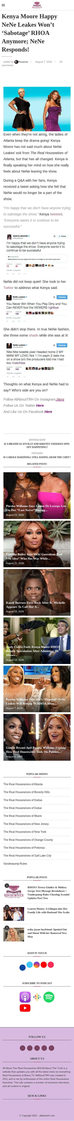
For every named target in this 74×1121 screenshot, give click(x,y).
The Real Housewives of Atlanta (23, 784)
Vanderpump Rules (15, 863)
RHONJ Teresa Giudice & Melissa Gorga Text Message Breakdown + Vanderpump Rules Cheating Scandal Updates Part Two (48, 893)
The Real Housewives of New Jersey (26, 823)
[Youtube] (25, 1004)
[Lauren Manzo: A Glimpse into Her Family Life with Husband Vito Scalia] (13, 914)
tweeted (56, 214)
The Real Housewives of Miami (22, 815)
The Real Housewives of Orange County (28, 839)
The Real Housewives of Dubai (22, 808)
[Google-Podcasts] (37, 993)
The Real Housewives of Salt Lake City (27, 855)
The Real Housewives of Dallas (22, 800)
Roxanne (23, 61)
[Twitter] (30, 1048)
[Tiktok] (44, 1048)
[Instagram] (37, 1048)
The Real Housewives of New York (24, 831)
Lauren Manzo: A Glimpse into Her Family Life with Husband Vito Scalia (49, 910)
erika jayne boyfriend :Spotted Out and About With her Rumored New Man (47, 933)
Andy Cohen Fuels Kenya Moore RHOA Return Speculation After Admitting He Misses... (33, 651)
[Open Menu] (3, 5)
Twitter (8, 288)
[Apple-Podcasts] (25, 993)
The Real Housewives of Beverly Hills (26, 792)
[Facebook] (22, 1048)
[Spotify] (48, 993)
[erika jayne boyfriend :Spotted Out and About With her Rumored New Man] (13, 934)
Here (60, 399)
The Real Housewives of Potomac (24, 847)
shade (33, 335)
